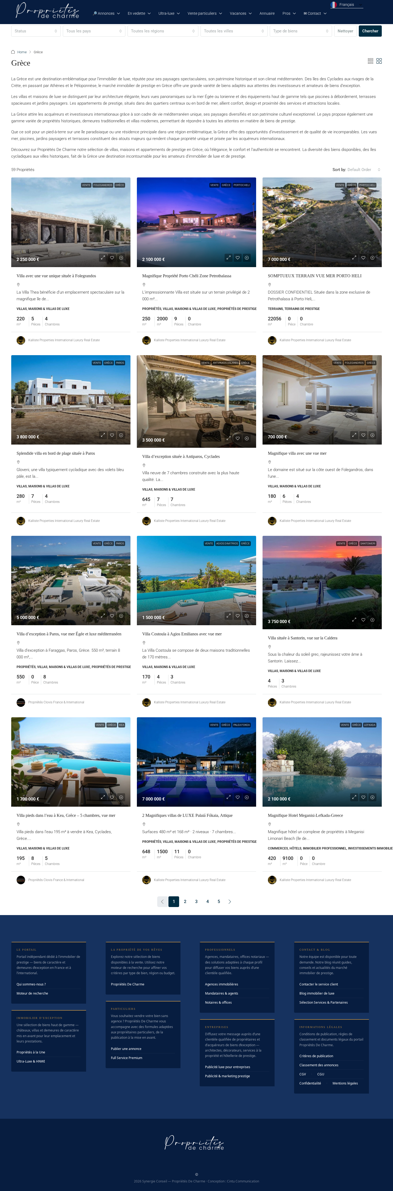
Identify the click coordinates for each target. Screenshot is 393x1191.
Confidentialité (310, 1083)
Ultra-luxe (166, 13)
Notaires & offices (218, 1002)
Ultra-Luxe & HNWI (31, 1061)
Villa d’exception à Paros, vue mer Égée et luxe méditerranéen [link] (69, 634)
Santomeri (367, 543)
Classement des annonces (318, 1065)
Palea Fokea (241, 724)
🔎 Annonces (103, 13)
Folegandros (103, 185)
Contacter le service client (318, 984)
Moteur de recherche (32, 993)
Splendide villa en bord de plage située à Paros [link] (56, 453)
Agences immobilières (221, 984)
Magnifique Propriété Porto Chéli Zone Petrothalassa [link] (186, 276)
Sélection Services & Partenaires (323, 1002)
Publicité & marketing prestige (227, 1076)
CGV (302, 1074)
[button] (370, 61)
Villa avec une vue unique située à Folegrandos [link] (56, 276)
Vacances (238, 13)
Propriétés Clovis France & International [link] (56, 702)
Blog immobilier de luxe (316, 993)
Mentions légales (345, 1083)
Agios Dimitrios (227, 543)
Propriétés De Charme (127, 984)
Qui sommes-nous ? (31, 984)
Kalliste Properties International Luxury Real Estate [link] (64, 340)
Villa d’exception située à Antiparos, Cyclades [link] (181, 456)
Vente (86, 185)
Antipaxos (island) (225, 362)
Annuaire (267, 13)
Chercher (370, 31)
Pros (286, 13)
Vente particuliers (202, 13)
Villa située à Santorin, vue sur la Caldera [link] (302, 638)
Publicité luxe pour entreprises (227, 1067)
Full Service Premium (126, 1058)
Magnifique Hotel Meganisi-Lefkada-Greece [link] (305, 815)
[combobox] (36, 31)
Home (22, 52)
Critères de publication (316, 1056)
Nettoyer (345, 31)
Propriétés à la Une (31, 1052)
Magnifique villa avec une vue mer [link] (297, 453)
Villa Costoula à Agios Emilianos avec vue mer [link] (182, 634)
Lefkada (369, 724)
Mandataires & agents (221, 993)
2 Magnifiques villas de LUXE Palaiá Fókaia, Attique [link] (187, 815)
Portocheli (242, 185)
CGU (320, 1074)
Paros (120, 362)
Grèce (119, 185)
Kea (121, 724)
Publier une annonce (126, 1048)
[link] (70, 222)
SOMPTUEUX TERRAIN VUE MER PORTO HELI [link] (314, 276)
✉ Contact (312, 13)
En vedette (136, 13)
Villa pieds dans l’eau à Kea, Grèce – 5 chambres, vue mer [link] (66, 815)
